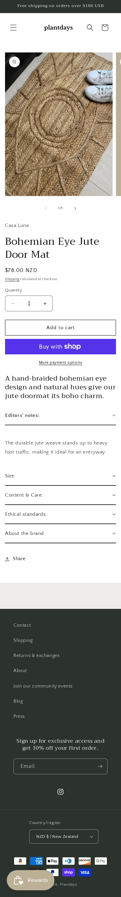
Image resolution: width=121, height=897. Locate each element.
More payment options (60, 362)
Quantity (13, 290)
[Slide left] (45, 208)
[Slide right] (75, 208)
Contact (22, 625)
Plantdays (68, 885)
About (20, 670)
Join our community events (43, 686)
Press (19, 716)
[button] (13, 27)
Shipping (12, 279)
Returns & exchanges (36, 655)
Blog (18, 701)
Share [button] (19, 558)
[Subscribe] (99, 766)
